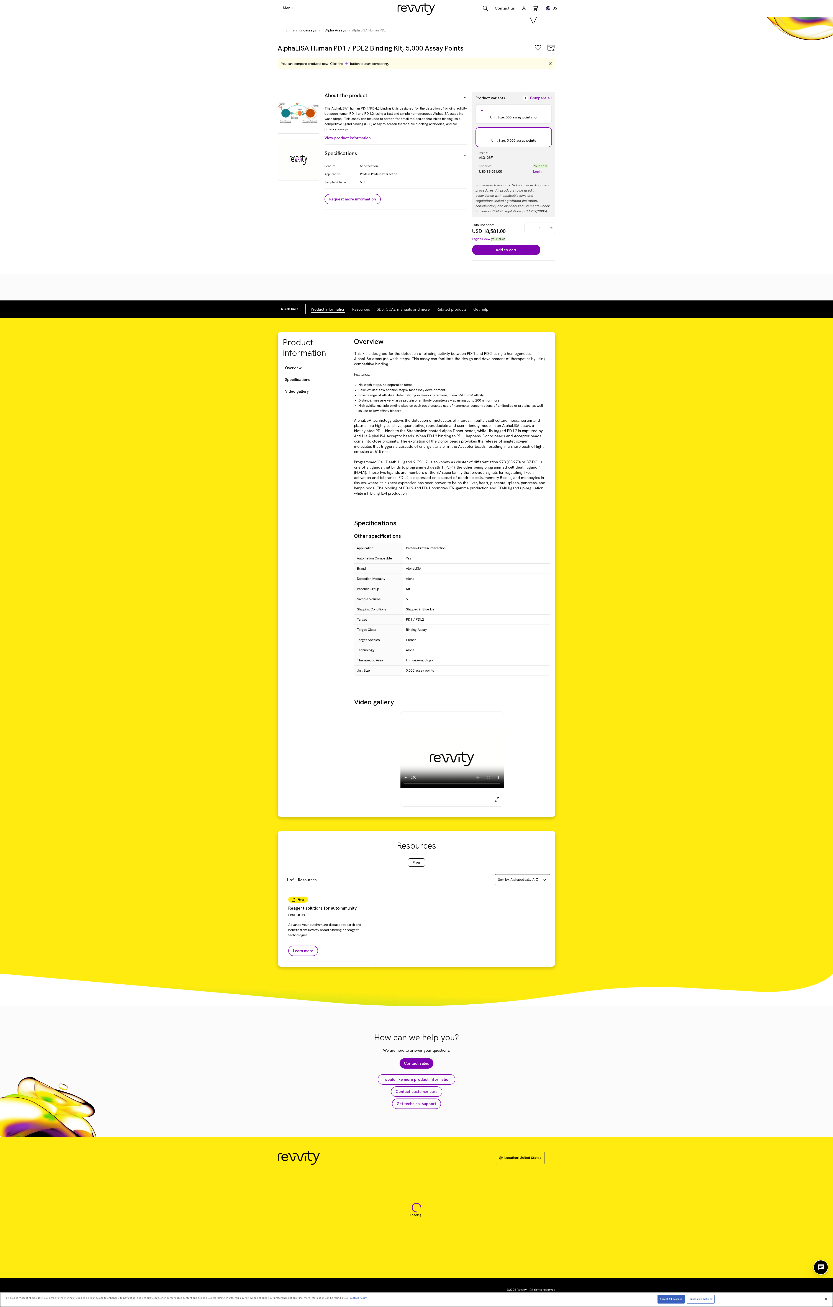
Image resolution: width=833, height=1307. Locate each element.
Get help (480, 309)
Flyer (416, 862)
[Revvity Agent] (821, 1267)
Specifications (297, 379)
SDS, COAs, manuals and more (403, 309)
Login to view (481, 239)
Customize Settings (700, 1298)
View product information (348, 137)
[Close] (826, 1299)
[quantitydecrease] (528, 227)
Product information (328, 309)
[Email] (551, 51)
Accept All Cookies (671, 1298)
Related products (451, 309)
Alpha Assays (335, 30)
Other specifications (377, 536)
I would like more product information (416, 1079)
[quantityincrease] (551, 227)
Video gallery (297, 391)
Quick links (289, 309)
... (281, 31)
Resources (361, 309)
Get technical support (416, 1103)
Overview (293, 367)
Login (537, 171)
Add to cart (506, 249)
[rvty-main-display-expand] (497, 799)
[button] (524, 8)
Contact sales (416, 1063)
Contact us (505, 8)
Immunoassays (304, 30)
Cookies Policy (358, 1297)
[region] (416, 1299)
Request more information (352, 199)
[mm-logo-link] (416, 8)
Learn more (303, 950)
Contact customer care (417, 1091)
